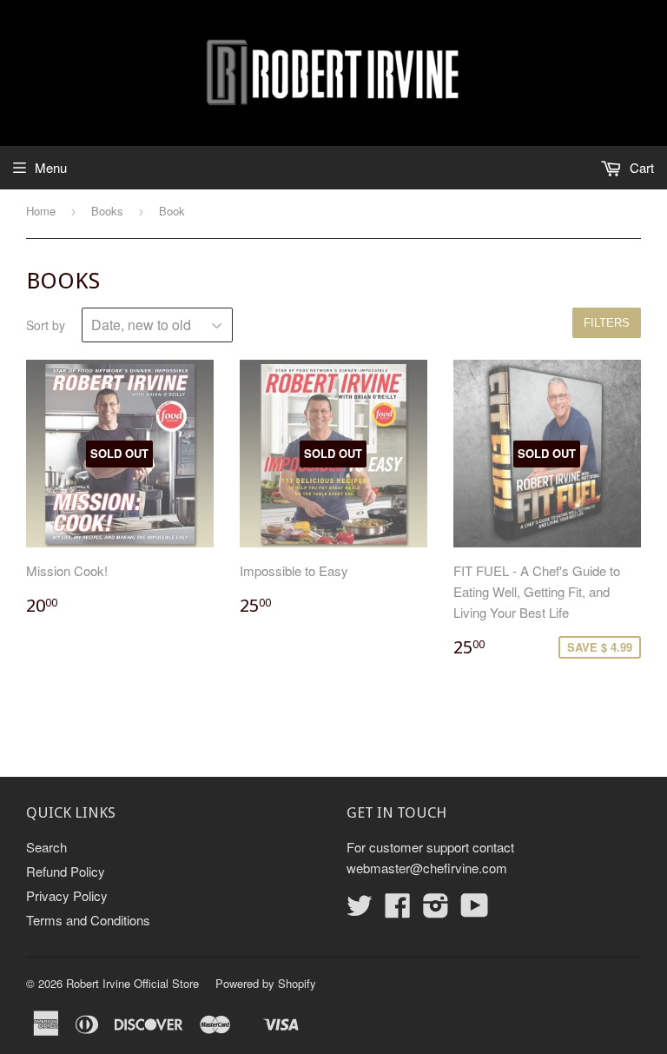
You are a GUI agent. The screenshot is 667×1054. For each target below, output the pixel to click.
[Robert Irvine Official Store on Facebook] (398, 910)
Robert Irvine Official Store (132, 983)
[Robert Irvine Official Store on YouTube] (474, 910)
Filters (607, 322)
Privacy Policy (67, 895)
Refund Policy (65, 871)
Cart (640, 167)
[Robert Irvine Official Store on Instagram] (436, 910)
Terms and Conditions (88, 920)
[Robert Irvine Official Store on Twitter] (360, 910)
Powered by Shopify (265, 983)
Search (46, 847)
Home (41, 210)
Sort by (45, 325)
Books (107, 210)
